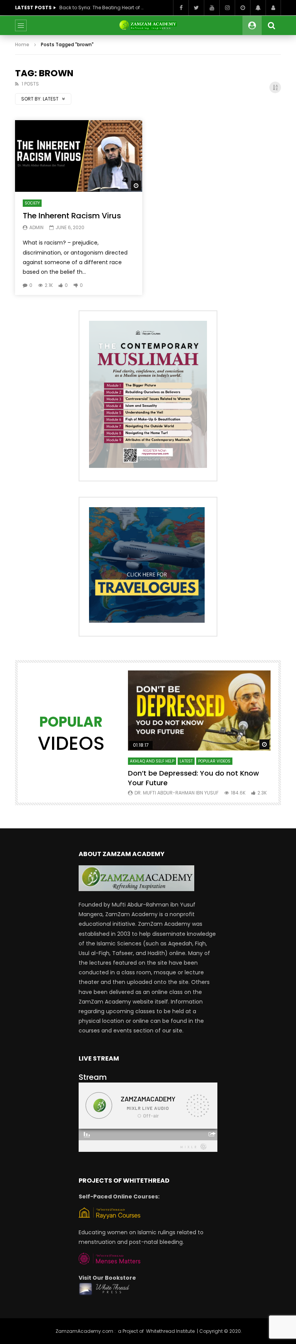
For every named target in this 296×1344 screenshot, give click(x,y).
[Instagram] (227, 7)
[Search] (271, 25)
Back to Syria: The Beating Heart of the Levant (101, 7)
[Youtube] (211, 7)
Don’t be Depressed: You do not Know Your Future (193, 777)
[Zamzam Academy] (148, 25)
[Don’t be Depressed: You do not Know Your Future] (199, 710)
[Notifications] (258, 7)
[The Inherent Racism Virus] (78, 156)
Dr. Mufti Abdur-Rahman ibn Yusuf (177, 792)
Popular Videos (214, 761)
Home (22, 44)
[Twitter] (196, 7)
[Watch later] (242, 7)
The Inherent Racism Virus (72, 215)
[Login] (273, 7)
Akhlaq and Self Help (152, 761)
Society (32, 203)
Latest (186, 761)
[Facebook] (180, 7)
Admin (36, 227)
